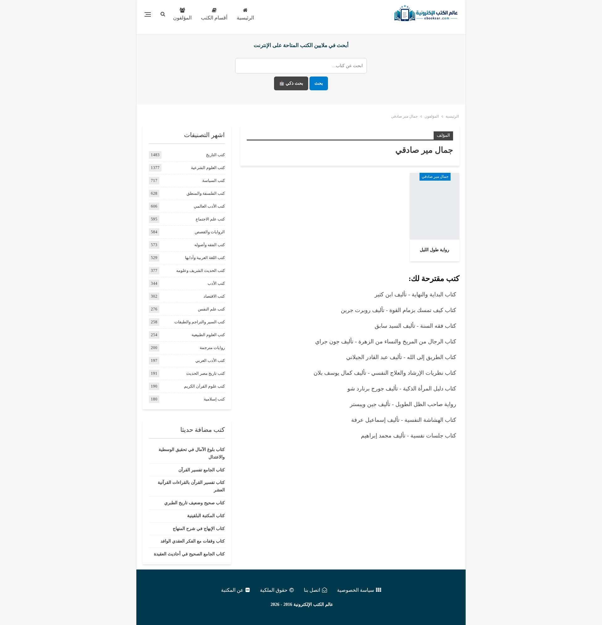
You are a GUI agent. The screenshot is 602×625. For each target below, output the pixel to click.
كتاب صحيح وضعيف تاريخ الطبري (194, 503)
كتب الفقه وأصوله (209, 244)
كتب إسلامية (214, 399)
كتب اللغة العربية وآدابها (205, 257)
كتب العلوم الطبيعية (208, 334)
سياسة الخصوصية (355, 590)
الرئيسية (245, 17)
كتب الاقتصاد (214, 296)
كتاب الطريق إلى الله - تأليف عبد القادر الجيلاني (401, 357)
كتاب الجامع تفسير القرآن (201, 470)
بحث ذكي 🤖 (291, 83)
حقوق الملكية (274, 590)
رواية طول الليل (434, 249)
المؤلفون (182, 17)
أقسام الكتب (214, 17)
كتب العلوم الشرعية (208, 167)
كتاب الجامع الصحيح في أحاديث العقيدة (189, 554)
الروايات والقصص (210, 232)
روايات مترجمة (212, 347)
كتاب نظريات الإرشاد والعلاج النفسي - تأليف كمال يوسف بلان (385, 373)
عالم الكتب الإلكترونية (313, 604)
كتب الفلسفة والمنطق (206, 193)
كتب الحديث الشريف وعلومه (200, 270)
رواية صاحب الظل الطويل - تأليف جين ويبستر (403, 404)
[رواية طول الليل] (435, 206)
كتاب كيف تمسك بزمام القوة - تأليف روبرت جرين (398, 310)
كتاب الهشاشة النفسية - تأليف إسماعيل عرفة (403, 420)
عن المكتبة (232, 590)
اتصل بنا (312, 590)
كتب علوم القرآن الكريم (204, 386)
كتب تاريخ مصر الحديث (205, 373)
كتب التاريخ (215, 154)
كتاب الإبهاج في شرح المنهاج (199, 528)
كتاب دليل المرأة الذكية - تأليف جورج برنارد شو (401, 388)
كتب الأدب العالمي (209, 206)
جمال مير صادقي (435, 176)
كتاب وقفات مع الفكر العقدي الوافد (193, 541)
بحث (318, 83)
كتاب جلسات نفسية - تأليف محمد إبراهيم (408, 435)
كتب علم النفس (211, 309)
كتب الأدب (216, 283)
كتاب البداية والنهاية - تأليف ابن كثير (415, 294)
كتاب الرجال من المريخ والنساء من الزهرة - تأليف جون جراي (385, 341)
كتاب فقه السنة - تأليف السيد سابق (415, 326)
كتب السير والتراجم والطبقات (199, 322)
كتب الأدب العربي (210, 360)
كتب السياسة (213, 180)
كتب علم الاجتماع (210, 219)
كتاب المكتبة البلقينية (206, 515)
